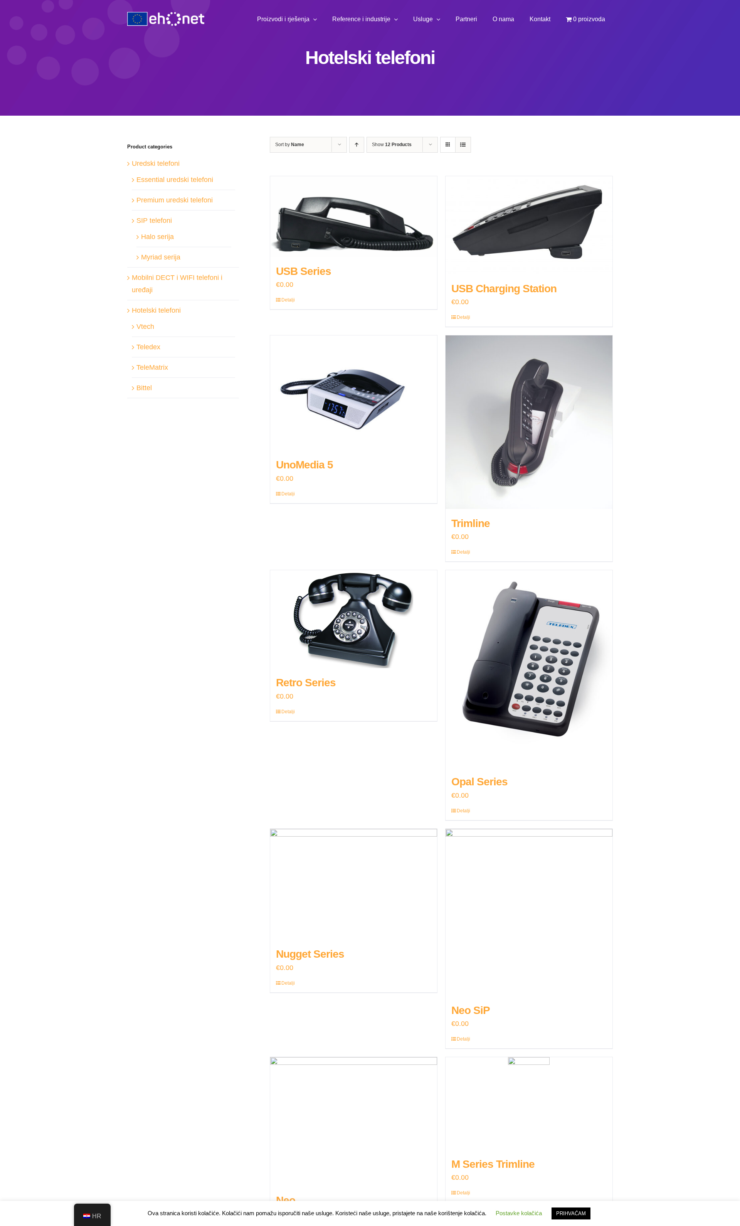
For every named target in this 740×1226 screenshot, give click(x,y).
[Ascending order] (356, 145)
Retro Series (306, 683)
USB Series (303, 271)
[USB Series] (353, 216)
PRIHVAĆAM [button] (571, 1213)
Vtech (145, 326)
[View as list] (463, 144)
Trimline (470, 523)
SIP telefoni (154, 220)
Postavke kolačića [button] (519, 1213)
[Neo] (353, 1121)
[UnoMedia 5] (353, 392)
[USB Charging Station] (529, 225)
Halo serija (157, 237)
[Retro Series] (353, 619)
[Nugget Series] (353, 884)
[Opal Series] (529, 668)
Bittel (144, 388)
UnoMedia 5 (304, 465)
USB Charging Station (504, 289)
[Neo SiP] (529, 912)
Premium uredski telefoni (174, 200)
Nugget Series (310, 954)
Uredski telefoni (156, 163)
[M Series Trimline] (529, 1103)
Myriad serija (160, 257)
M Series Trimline (493, 1164)
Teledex (148, 347)
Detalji (288, 300)
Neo (285, 1200)
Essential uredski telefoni (174, 180)
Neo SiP (470, 1010)
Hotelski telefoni (156, 310)
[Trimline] (529, 422)
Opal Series (479, 782)
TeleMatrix (152, 367)
